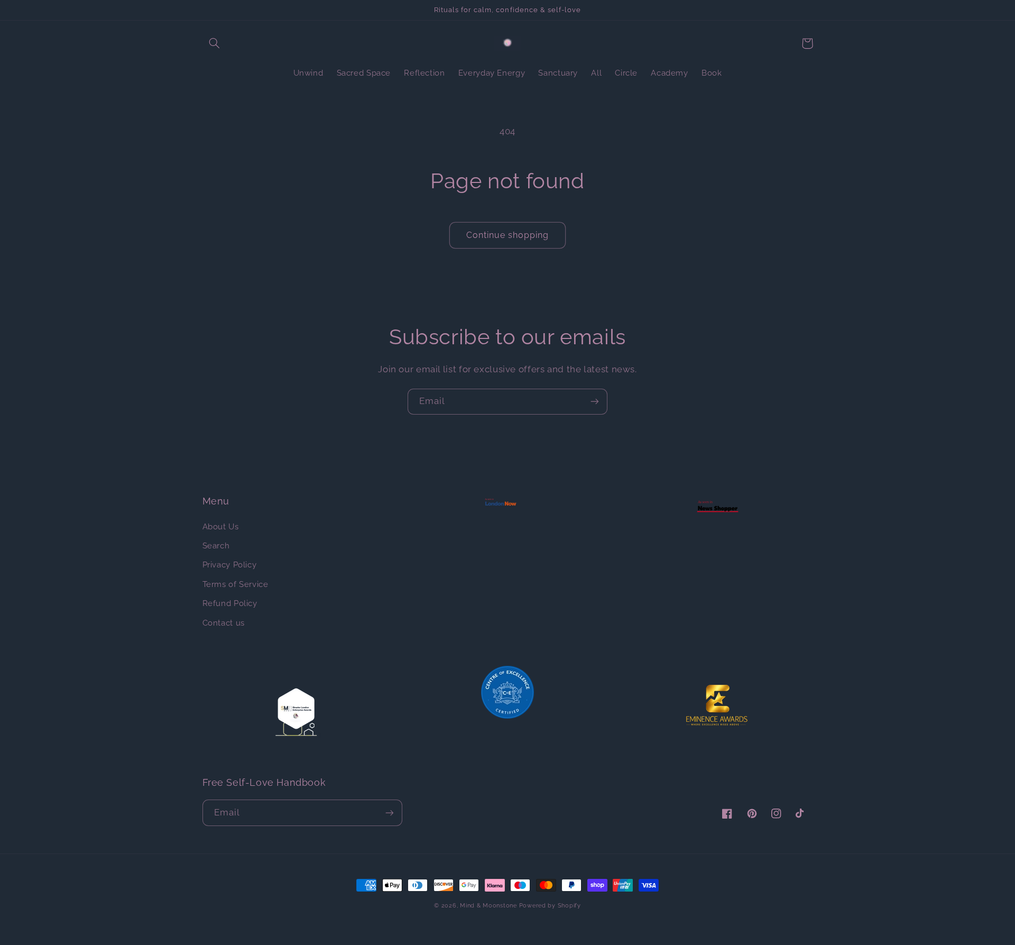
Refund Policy (229, 603)
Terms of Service (235, 584)
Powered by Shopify (550, 905)
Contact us (223, 622)
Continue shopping (507, 235)
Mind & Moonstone (488, 905)
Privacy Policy (229, 564)
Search (216, 545)
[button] (214, 43)
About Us (220, 526)
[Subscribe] (595, 402)
